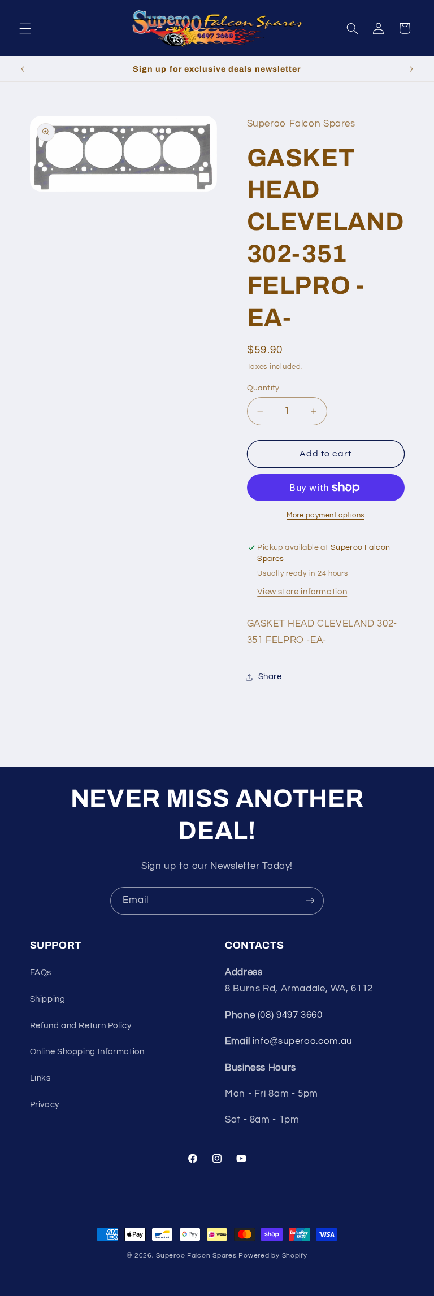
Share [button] (270, 676)
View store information (302, 592)
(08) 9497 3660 (290, 1015)
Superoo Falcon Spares (196, 1255)
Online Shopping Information (87, 1051)
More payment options (325, 515)
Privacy (44, 1105)
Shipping (48, 999)
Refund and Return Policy (81, 1025)
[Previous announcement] (22, 68)
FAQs (41, 972)
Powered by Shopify (272, 1255)
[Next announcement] (411, 68)
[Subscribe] (310, 901)
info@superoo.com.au (303, 1041)
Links (40, 1078)
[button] (25, 28)
